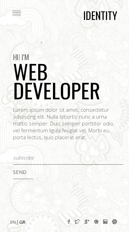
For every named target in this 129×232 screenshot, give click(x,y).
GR (22, 222)
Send (19, 171)
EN (13, 222)
